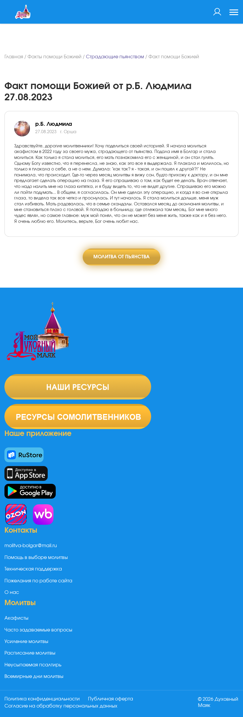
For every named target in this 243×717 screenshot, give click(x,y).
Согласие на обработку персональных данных (60, 706)
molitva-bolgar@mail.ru (30, 545)
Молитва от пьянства (121, 256)
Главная (13, 56)
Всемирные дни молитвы (33, 676)
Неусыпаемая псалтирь (32, 665)
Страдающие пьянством (115, 56)
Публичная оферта (110, 699)
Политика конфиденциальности (42, 699)
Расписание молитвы (29, 653)
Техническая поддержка (33, 569)
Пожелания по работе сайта (38, 581)
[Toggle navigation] (234, 13)
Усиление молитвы (26, 641)
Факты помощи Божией (54, 56)
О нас (11, 592)
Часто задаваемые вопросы (38, 630)
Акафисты (16, 618)
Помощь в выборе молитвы (36, 557)
